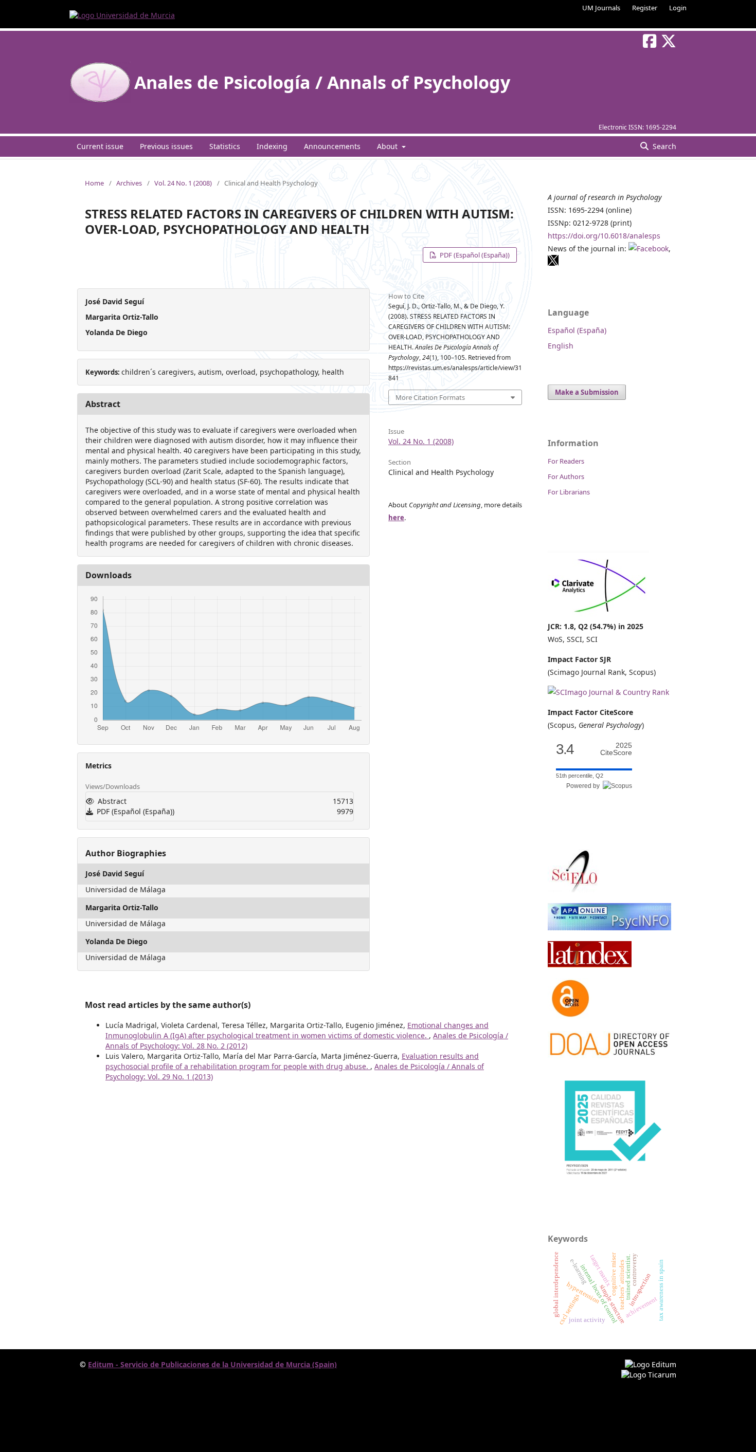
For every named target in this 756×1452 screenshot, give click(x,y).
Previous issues (166, 146)
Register (644, 7)
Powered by (584, 785)
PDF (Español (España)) (474, 255)
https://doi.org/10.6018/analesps (604, 236)
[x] (553, 263)
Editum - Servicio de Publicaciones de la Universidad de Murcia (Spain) (212, 1364)
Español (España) (577, 330)
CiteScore (616, 749)
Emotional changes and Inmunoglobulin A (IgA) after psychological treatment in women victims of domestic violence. (297, 1030)
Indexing (272, 146)
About (388, 146)
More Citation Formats (430, 397)
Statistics (224, 146)
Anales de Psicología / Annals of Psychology (322, 82)
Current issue (100, 146)
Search (663, 146)
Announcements (332, 146)
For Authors (566, 476)
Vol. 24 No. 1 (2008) (183, 183)
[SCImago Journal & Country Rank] (608, 692)
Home (94, 183)
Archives (129, 183)
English (560, 346)
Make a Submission (587, 392)
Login (678, 7)
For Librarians (569, 492)
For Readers (566, 461)
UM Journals (601, 7)
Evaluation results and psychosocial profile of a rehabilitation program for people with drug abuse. (292, 1061)
